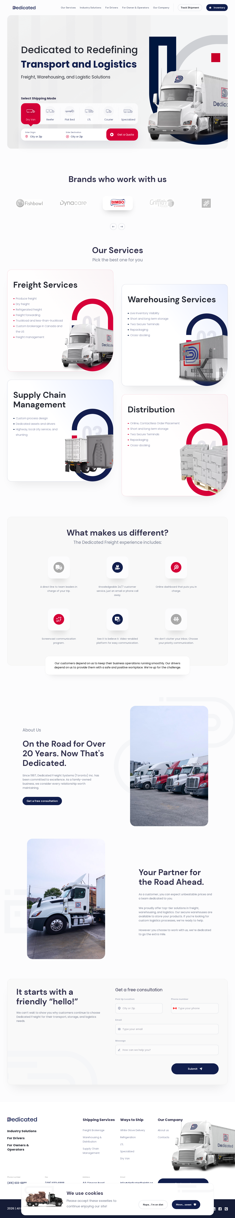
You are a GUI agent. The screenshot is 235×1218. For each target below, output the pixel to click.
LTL (122, 1144)
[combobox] (175, 1008)
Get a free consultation (42, 801)
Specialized (127, 1151)
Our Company (161, 7)
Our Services (68, 7)
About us (163, 1130)
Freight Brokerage (93, 1130)
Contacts (163, 1137)
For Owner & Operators (135, 7)
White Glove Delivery (132, 1130)
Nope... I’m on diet (153, 1204)
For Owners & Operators (18, 1147)
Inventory (219, 7)
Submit (192, 1069)
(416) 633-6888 (17, 1180)
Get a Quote (125, 135)
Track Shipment (190, 7)
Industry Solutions (90, 7)
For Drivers (111, 7)
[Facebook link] (220, 1208)
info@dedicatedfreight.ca (136, 1180)
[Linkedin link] (213, 1208)
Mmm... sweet (183, 1204)
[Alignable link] (226, 1208)
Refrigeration (128, 1137)
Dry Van (125, 1158)
